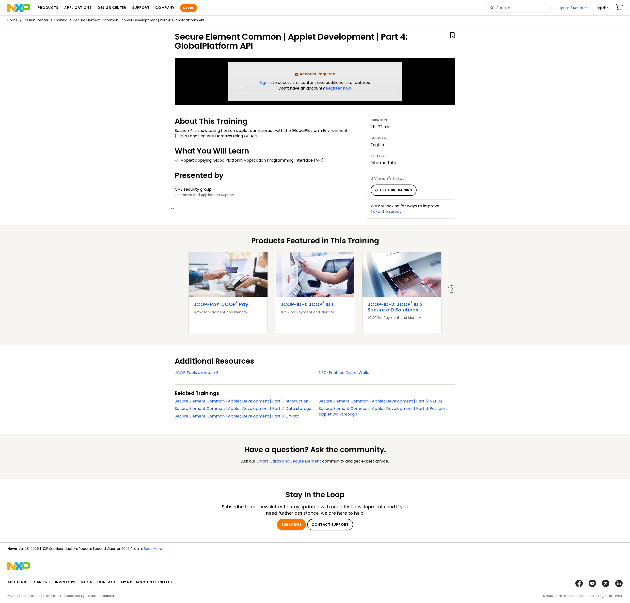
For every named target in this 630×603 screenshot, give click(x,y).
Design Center (36, 20)
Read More (153, 548)
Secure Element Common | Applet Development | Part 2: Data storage (243, 408)
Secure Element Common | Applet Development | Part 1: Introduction (241, 401)
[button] (602, 7)
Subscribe (291, 524)
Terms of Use (30, 596)
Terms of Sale (53, 596)
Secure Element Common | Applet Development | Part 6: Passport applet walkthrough (383, 411)
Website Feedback (101, 596)
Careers (42, 582)
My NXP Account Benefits (146, 582)
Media (86, 582)
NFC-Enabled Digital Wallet (345, 372)
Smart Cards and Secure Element (288, 461)
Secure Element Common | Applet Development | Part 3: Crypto (237, 416)
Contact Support (330, 524)
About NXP (18, 582)
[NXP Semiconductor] (18, 7)
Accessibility (75, 596)
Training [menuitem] (60, 20)
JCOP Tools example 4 (197, 372)
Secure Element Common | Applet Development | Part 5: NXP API (381, 401)
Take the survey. (386, 211)
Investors (65, 582)
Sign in (266, 82)
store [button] (188, 8)
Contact (106, 582)
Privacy (12, 596)
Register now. (339, 88)
